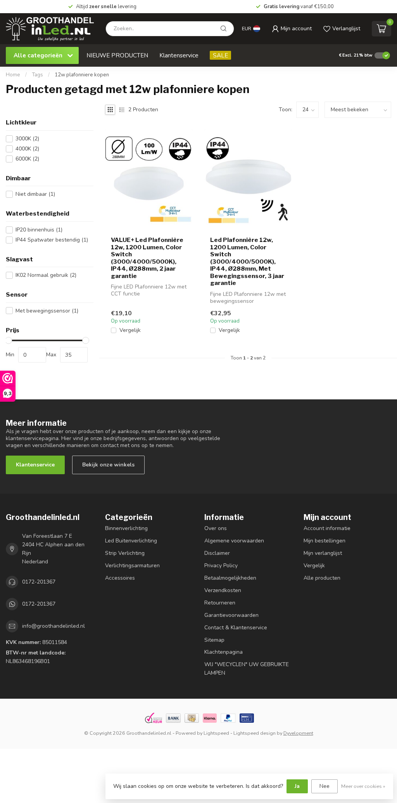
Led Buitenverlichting (131, 540)
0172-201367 (38, 581)
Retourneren (219, 602)
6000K (27, 159)
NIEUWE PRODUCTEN (117, 55)
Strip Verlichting (125, 553)
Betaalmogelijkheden (230, 578)
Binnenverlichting (126, 528)
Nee (324, 786)
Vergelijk (130, 330)
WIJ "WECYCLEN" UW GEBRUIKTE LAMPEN (246, 669)
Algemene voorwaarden (234, 540)
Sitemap (214, 640)
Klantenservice (178, 55)
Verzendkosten (222, 590)
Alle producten (322, 578)
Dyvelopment (298, 733)
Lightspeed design (254, 733)
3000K (27, 139)
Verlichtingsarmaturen (132, 565)
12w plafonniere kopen (82, 74)
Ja (297, 786)
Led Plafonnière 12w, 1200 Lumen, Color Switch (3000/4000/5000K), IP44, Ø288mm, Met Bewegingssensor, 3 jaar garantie (247, 262)
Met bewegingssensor (47, 311)
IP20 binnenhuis (39, 230)
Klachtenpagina (223, 652)
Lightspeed (216, 733)
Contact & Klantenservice (235, 627)
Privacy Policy (221, 565)
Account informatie (327, 528)
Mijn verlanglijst (323, 553)
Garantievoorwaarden (231, 615)
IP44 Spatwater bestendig (52, 240)
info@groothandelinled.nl (53, 626)
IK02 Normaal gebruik (46, 275)
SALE (220, 55)
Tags (37, 74)
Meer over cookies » (363, 786)
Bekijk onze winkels (108, 464)
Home (13, 74)
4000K (27, 149)
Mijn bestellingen (324, 540)
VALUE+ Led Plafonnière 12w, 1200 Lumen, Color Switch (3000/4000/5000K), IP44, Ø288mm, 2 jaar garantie (147, 258)
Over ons (215, 528)
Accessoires (120, 578)
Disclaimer (217, 553)
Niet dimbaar (35, 194)
